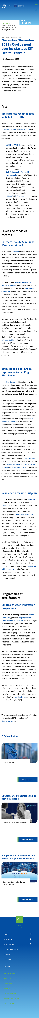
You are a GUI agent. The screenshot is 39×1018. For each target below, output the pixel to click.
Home (3, 24)
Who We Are (9, 939)
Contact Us (8, 959)
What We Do (9, 944)
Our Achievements (11, 949)
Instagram (30, 939)
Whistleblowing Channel (11, 998)
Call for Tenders (9, 1003)
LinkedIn (30, 933)
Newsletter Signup (10, 973)
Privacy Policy (8, 978)
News (8, 24)
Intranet (7, 954)
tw (26, 23)
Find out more (27, 780)
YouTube (30, 944)
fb (22, 23)
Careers (7, 966)
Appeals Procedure (10, 993)
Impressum (7, 988)
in (29, 23)
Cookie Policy (8, 983)
